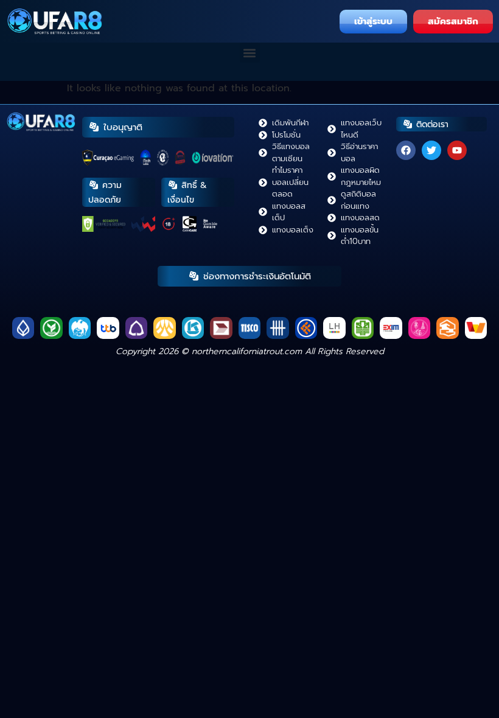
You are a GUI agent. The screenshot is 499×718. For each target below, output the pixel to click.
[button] (250, 53)
